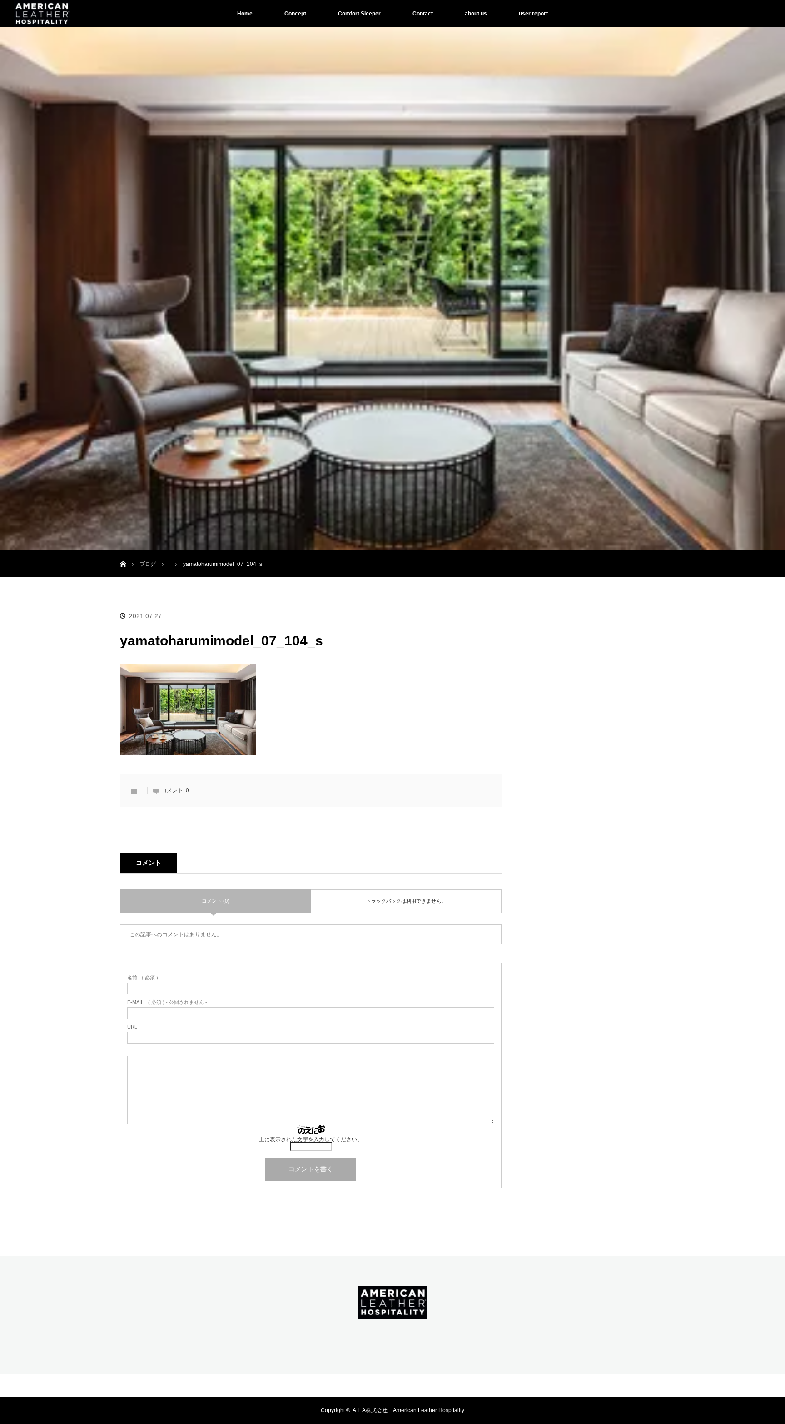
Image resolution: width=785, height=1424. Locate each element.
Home (245, 13)
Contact (422, 13)
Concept (295, 13)
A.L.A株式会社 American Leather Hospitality (408, 1410)
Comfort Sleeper (359, 13)
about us (476, 13)
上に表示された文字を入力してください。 (311, 1139)
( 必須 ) (142, 977)
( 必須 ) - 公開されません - (167, 1002)
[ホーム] (123, 553)
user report (533, 13)
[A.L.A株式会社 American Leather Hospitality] (392, 1313)
